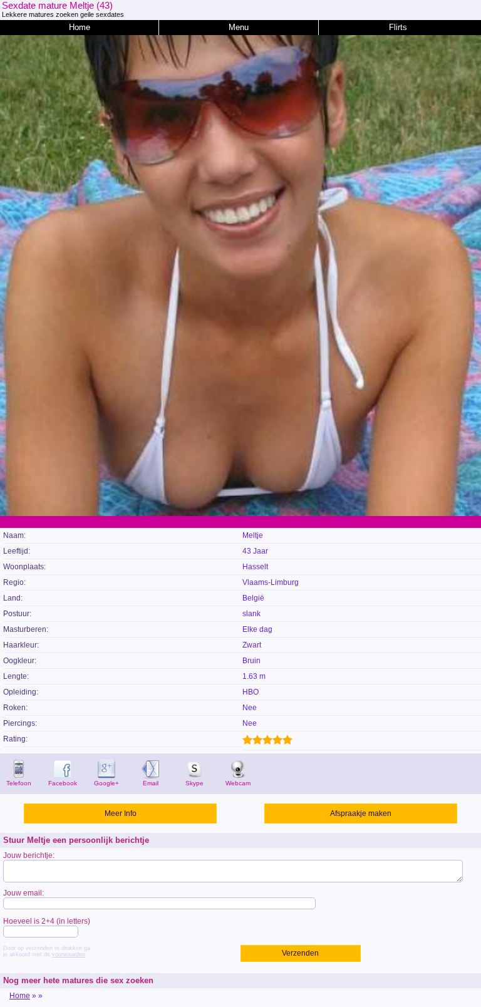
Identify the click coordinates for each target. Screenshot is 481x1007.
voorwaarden (68, 954)
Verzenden (300, 953)
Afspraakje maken (360, 813)
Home (79, 27)
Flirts (398, 27)
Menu (239, 27)
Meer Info (121, 813)
